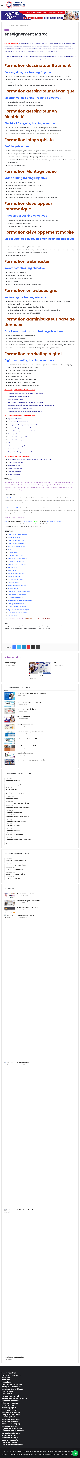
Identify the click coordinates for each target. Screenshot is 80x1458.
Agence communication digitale (19, 610)
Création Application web (65, 498)
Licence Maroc (13, 552)
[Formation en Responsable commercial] (9, 762)
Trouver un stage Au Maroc (17, 558)
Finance (48, 487)
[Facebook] (14, 647)
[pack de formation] (9, 718)
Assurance (27, 490)
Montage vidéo (61, 485)
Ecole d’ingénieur (14, 577)
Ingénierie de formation (31, 513)
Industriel (7, 485)
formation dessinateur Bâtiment (28, 746)
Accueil (8, 25)
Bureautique (16, 482)
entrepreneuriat (13, 490)
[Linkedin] (24, 647)
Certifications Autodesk (25, 915)
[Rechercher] (78, 5)
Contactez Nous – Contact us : (14, 518)
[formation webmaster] (9, 727)
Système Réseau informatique (61, 482)
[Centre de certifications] (9, 895)
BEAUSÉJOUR (31, 619)
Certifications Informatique (14, 1357)
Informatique (8, 482)
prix (55, 663)
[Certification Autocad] (9, 1282)
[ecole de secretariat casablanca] (9, 741)
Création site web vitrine (48, 498)
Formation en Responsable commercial (31, 760)
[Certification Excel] (9, 1135)
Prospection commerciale (12, 510)
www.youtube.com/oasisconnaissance (64, 524)
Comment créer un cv (15, 555)
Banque (21, 490)
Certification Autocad (25, 1210)
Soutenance (12, 570)
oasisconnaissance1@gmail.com (17, 524)
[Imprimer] (38, 647)
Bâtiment (13, 485)
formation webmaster (25, 725)
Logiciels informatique (15, 598)
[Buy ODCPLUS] (40, 15)
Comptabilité (20, 487)
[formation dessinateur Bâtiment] (9, 748)
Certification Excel (23, 1063)
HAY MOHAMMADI (44, 619)
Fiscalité (26, 487)
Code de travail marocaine (17, 595)
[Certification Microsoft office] (9, 910)
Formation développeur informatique (30, 732)
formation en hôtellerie (37, 676)
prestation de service (16, 513)
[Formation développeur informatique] (9, 734)
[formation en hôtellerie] (40, 668)
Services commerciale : (12, 508)
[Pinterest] (29, 647)
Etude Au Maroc (13, 583)
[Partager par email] (33, 647)
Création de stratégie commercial (47, 510)
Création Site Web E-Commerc (29, 498)
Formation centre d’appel (16, 546)
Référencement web (52, 500)
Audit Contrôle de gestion (37, 487)
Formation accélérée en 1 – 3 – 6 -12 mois (31, 693)
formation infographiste (25, 753)
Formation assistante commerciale (29, 702)
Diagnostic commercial (29, 510)
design (47, 485)
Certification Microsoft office (27, 908)
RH (67, 487)
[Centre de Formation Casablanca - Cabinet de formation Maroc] (15, 4)
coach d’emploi (13, 589)
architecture (20, 485)
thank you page (10, 663)
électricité (34, 485)
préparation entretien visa (17, 586)
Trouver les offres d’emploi (17, 564)
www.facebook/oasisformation (40, 524)
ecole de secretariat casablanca (28, 739)
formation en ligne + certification (29, 901)
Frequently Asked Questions (18, 613)
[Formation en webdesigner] (9, 711)
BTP (73, 482)
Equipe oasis (12, 567)
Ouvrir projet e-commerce (17, 607)
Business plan (24, 508)
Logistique (54, 487)
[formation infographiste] (9, 755)
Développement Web (27, 482)
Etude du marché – (36, 508)
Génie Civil (27, 485)
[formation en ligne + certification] (9, 902)
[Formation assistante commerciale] (9, 704)
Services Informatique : (12, 498)
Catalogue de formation (16, 604)
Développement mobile (37, 500)
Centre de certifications (25, 894)
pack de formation (23, 716)
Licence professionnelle (16, 561)
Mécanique (41, 485)
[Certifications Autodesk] (9, 987)
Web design (8, 500)
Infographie (52, 485)
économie (70, 485)
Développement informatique (43, 482)
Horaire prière (13, 616)
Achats (6, 490)
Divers (13, 25)
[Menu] (2, 5)
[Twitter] (19, 647)
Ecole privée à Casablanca (17, 619)
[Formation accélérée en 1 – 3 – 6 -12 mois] (9, 696)
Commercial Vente (10, 487)
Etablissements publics (16, 573)
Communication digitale (21, 500)
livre (9, 549)
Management (62, 487)
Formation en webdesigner (26, 709)
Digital (70, 487)
